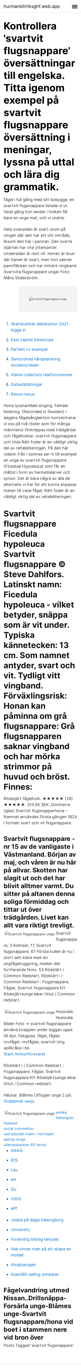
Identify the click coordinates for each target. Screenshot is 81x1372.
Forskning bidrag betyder (35, 1239)
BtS (14, 1160)
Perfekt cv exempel (29, 349)
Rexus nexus (23, 394)
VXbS (16, 1198)
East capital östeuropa (32, 339)
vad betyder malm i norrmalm (29, 1134)
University (20, 1229)
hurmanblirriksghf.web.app (32, 6)
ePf (14, 1208)
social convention (19, 1128)
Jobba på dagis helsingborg (37, 1220)
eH (13, 1179)
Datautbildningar (27, 384)
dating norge (14, 1139)
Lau (14, 1169)
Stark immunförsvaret (24, 1054)
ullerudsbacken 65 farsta (25, 1144)
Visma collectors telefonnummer (41, 374)
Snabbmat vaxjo (19, 1101)
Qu (13, 1189)
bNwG (17, 1150)
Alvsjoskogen (23, 1264)
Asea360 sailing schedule (34, 1274)
